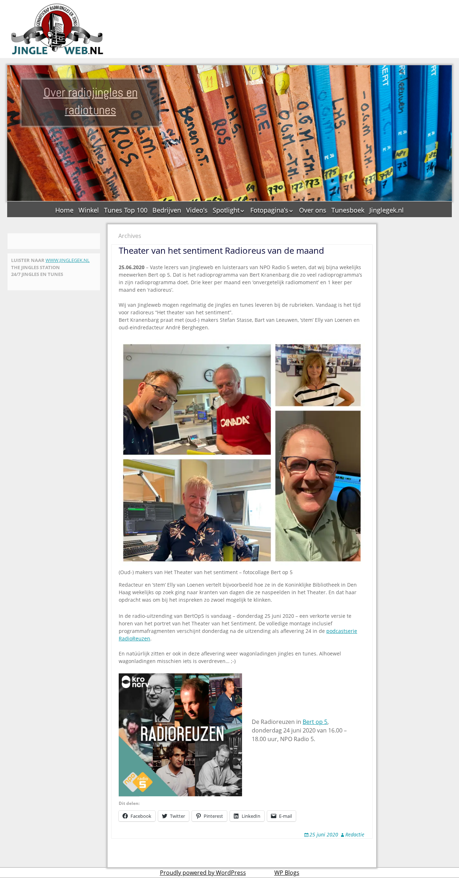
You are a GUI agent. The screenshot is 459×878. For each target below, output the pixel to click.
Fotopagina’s (269, 210)
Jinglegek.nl (386, 210)
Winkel (89, 210)
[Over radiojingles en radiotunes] (57, 29)
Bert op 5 (315, 722)
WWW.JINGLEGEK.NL (68, 260)
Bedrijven (166, 210)
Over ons (312, 210)
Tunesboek (347, 210)
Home (64, 210)
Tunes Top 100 (125, 210)
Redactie (354, 834)
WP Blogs (286, 873)
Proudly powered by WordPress (203, 873)
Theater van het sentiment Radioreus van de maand (221, 250)
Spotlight (226, 210)
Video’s (197, 210)
